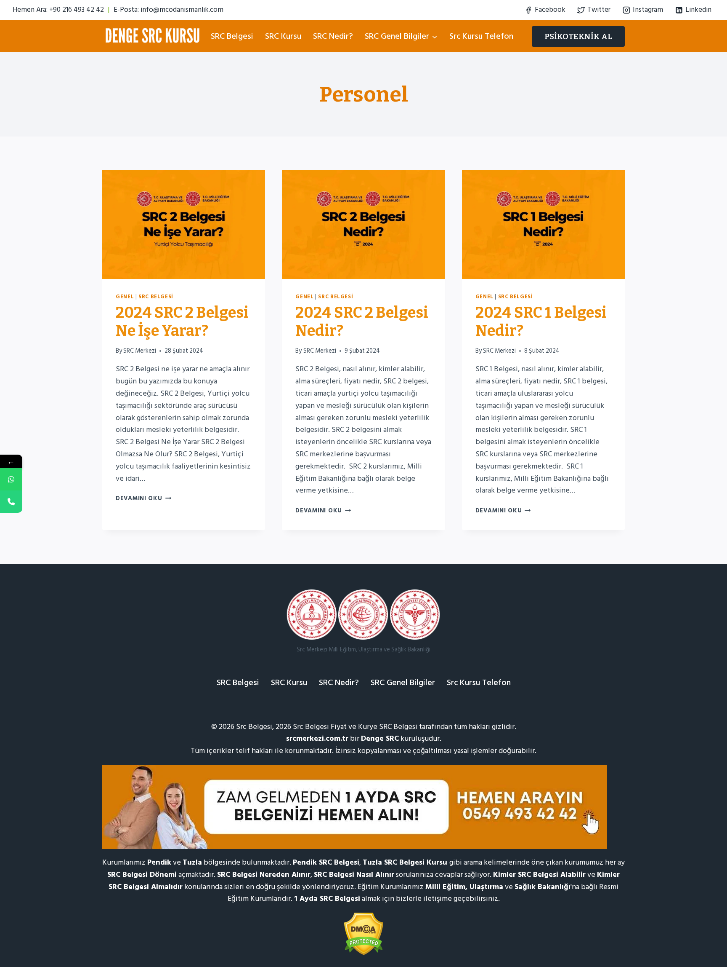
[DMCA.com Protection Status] (363, 934)
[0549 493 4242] (11, 479)
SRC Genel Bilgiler (403, 682)
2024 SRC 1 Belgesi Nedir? (541, 321)
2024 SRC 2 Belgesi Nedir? (361, 321)
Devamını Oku (143, 498)
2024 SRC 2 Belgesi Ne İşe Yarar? (182, 321)
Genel (125, 296)
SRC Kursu (283, 36)
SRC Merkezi (139, 351)
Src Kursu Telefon (481, 36)
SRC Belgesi (232, 36)
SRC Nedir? (333, 36)
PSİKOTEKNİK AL (578, 36)
